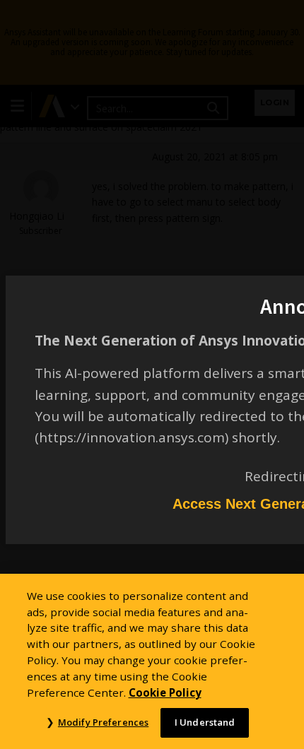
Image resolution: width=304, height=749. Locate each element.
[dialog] (152, 374)
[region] (152, 661)
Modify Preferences (103, 722)
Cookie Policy (165, 692)
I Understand (205, 722)
